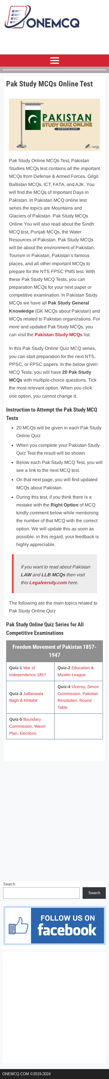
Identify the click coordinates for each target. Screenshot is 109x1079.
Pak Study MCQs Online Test (49, 83)
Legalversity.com (48, 582)
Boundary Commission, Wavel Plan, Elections (27, 726)
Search (9, 884)
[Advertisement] (54, 819)
